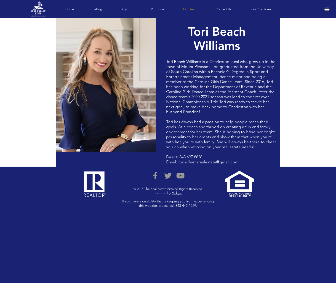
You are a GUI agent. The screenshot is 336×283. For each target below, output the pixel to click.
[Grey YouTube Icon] (180, 176)
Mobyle (177, 193)
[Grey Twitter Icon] (168, 176)
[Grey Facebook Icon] (155, 176)
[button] (327, 9)
